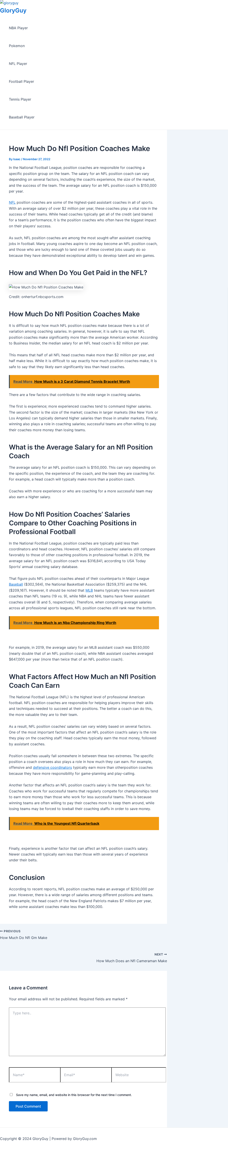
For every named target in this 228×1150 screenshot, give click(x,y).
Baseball (16, 584)
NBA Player (18, 28)
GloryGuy (13, 10)
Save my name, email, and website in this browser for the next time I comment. (74, 1095)
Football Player (21, 81)
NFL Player (18, 63)
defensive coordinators (52, 767)
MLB (89, 590)
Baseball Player (22, 117)
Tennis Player (20, 99)
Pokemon (17, 46)
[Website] (138, 1075)
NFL (12, 202)
